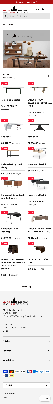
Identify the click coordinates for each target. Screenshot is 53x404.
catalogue (36, 2)
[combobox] (26, 16)
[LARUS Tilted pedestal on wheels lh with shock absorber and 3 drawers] (13, 249)
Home (5, 24)
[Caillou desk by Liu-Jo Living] (13, 154)
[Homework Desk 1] (40, 154)
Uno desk (6, 136)
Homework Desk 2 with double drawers (13, 196)
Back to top (26, 286)
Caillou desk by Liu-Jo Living (12, 166)
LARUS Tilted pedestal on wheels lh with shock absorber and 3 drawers (13, 264)
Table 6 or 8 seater (10, 100)
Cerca (5, 398)
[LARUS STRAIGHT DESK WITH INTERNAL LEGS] (40, 218)
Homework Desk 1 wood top (10, 230)
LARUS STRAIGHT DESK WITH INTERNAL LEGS (40, 230)
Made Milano (13, 393)
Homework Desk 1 (37, 164)
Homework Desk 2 (37, 195)
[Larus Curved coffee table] (40, 249)
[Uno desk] (13, 126)
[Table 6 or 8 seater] (13, 89)
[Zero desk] (40, 126)
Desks (11, 24)
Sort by (6, 74)
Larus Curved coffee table (38, 261)
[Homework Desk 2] (40, 184)
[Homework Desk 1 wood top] (13, 218)
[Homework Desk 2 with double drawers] (13, 184)
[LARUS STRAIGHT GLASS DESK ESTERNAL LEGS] (40, 89)
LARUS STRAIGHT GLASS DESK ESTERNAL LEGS (40, 103)
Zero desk (33, 136)
